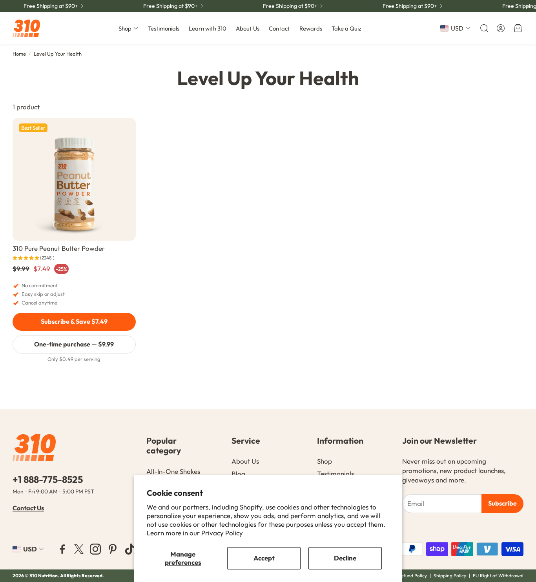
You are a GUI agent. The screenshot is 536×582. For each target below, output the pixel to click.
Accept (264, 558)
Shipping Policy (450, 575)
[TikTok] (129, 549)
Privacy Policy (222, 533)
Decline (345, 558)
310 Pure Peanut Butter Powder (59, 248)
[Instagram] (95, 549)
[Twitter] (79, 549)
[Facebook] (62, 549)
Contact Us (28, 508)
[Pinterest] (112, 549)
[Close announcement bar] (528, 6)
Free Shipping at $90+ (51, 6)
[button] (483, 28)
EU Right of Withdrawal (498, 575)
